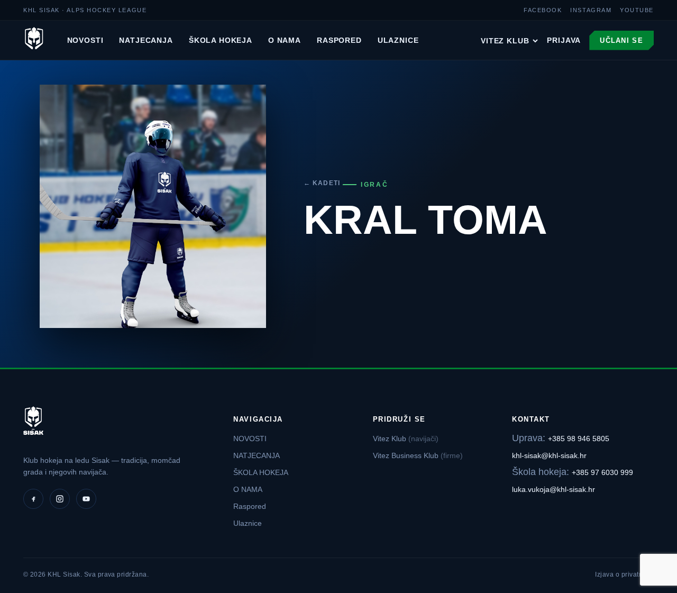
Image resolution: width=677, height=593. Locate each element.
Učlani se (621, 40)
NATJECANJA (145, 40)
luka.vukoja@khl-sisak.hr (553, 489)
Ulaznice (398, 40)
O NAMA (284, 40)
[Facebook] (33, 499)
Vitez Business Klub (418, 455)
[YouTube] (86, 499)
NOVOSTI (85, 40)
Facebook (543, 10)
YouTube (637, 10)
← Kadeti (322, 183)
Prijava (564, 40)
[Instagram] (60, 499)
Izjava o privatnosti (624, 574)
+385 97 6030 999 (602, 472)
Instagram (590, 10)
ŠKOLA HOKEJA (220, 40)
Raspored (339, 40)
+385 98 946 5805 (578, 438)
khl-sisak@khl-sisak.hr (549, 455)
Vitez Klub (505, 41)
